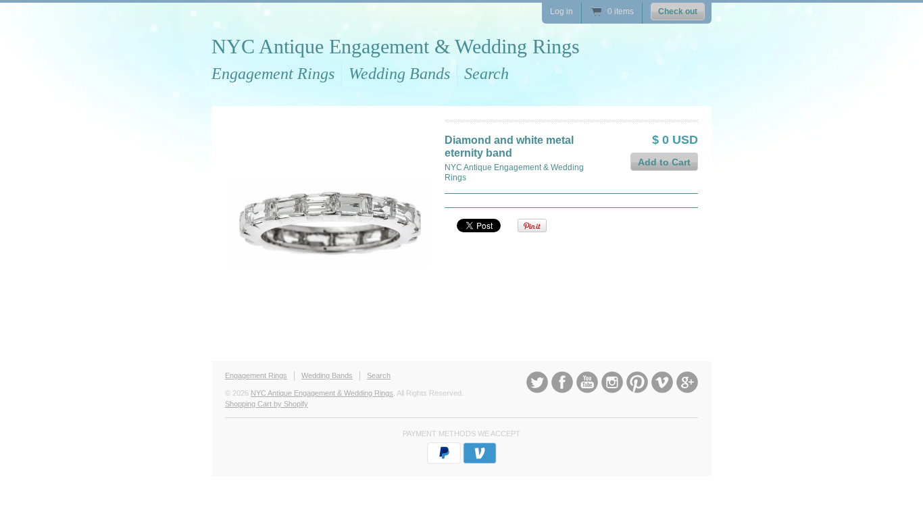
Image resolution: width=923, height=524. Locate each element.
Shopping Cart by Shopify (266, 404)
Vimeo (662, 382)
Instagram (612, 382)
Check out (677, 11)
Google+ (687, 382)
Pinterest (637, 382)
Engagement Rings (272, 73)
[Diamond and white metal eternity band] (327, 222)
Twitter (537, 382)
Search (486, 73)
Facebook (562, 382)
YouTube (587, 382)
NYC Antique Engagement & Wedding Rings (395, 46)
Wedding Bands (399, 73)
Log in (561, 11)
